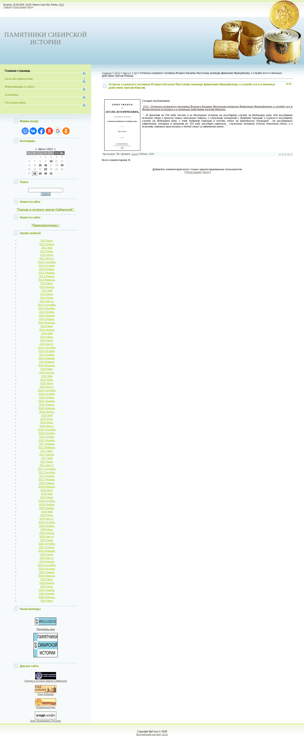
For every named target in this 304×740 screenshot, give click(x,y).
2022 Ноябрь (46, 547)
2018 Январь (46, 483)
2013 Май (46, 290)
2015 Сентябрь (47, 390)
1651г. (217, 108)
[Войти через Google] (58, 131)
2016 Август (46, 426)
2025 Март (46, 579)
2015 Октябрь (46, 393)
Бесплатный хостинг (148, 734)
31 (51, 173)
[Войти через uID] (25, 131)
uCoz (165, 734)
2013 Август (46, 301)
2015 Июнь (46, 379)
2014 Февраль (46, 322)
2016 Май (46, 415)
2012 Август (46, 258)
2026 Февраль (46, 597)
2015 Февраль (46, 365)
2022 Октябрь (46, 543)
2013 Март (46, 283)
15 (40, 165)
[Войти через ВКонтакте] (33, 131)
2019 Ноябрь (46, 525)
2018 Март (46, 490)
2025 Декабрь (46, 590)
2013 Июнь (46, 294)
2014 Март (46, 326)
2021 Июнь (46, 540)
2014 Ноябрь (46, 354)
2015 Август (46, 386)
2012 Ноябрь (46, 269)
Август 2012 (45, 149)
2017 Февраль (46, 447)
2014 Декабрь (46, 358)
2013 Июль (46, 297)
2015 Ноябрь (46, 397)
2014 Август (46, 344)
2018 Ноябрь (46, 504)
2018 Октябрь (46, 500)
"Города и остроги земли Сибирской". (45, 209)
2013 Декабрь (46, 315)
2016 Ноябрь (46, 436)
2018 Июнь (46, 497)
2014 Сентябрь (47, 347)
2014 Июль (46, 340)
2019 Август (46, 518)
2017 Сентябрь (47, 468)
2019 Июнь (46, 515)
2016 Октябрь (46, 433)
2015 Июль (46, 383)
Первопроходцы (45, 707)
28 (34, 173)
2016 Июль (46, 422)
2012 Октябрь (46, 265)
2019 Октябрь (46, 522)
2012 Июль (46, 254)
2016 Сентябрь (47, 429)
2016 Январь (46, 404)
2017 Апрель (46, 454)
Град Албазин (46, 694)
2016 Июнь (46, 418)
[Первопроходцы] (45, 704)
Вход (30, 7)
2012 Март (46, 240)
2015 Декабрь (46, 401)
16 (45, 165)
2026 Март (46, 600)
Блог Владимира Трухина (45, 720)
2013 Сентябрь (47, 304)
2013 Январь (46, 276)
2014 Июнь (46, 336)
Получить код (46, 629)
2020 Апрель (46, 533)
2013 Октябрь (46, 308)
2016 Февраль (46, 408)
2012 (117, 73)
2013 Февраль (46, 279)
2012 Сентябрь (47, 262)
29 (40, 173)
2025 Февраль (46, 575)
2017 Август (46, 465)
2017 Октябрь (46, 472)
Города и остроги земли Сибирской (45, 680)
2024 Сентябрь (47, 565)
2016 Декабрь (46, 440)
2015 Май (46, 376)
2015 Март (46, 369)
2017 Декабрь (46, 479)
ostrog (135, 154)
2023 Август (46, 557)
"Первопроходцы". (45, 225)
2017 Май (46, 458)
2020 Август (46, 536)
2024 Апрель (46, 561)
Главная (8, 7)
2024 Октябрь (46, 568)
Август (127, 73)
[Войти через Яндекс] (49, 131)
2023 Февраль (46, 550)
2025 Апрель (46, 582)
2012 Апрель (46, 244)
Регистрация (20, 7)
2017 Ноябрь (46, 475)
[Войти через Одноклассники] (66, 131)
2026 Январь (46, 593)
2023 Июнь (46, 554)
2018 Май (46, 493)
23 (45, 169)
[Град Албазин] (45, 691)
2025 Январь (46, 572)
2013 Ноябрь (46, 311)
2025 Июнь (46, 586)
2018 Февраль (46, 486)
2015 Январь (46, 361)
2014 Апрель (46, 329)
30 (45, 173)
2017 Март (46, 451)
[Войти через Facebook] (41, 131)
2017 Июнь (46, 461)
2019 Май (46, 511)
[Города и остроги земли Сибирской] (45, 678)
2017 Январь (46, 443)
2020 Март (46, 529)
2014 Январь (46, 319)
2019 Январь (46, 508)
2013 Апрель (46, 286)
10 (51, 161)
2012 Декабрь (46, 272)
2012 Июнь (46, 251)
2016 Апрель (46, 411)
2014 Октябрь (46, 351)
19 (62, 165)
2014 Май (46, 333)
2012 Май (46, 247)
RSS (61, 5)
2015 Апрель (46, 372)
